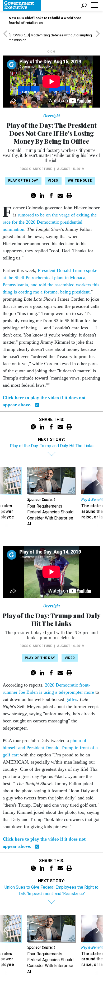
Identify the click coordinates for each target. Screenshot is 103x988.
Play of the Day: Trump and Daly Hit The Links (51, 445)
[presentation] (5, 497)
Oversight (51, 115)
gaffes (71, 699)
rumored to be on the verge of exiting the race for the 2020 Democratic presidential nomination (50, 222)
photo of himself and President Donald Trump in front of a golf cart (50, 747)
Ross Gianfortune (36, 169)
